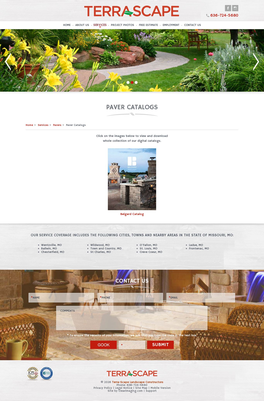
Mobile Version (161, 388)
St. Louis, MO (148, 248)
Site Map (141, 388)
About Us (82, 25)
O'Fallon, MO (148, 245)
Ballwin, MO (49, 248)
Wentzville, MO (51, 245)
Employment (171, 25)
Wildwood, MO (100, 245)
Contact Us (192, 25)
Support (151, 391)
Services (99, 25)
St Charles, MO (100, 252)
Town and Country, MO (105, 248)
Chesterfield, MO (52, 252)
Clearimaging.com (130, 391)
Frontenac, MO (199, 248)
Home (67, 25)
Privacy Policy (103, 388)
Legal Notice (123, 388)
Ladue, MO (196, 245)
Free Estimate (148, 25)
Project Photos (122, 25)
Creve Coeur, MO (151, 252)
